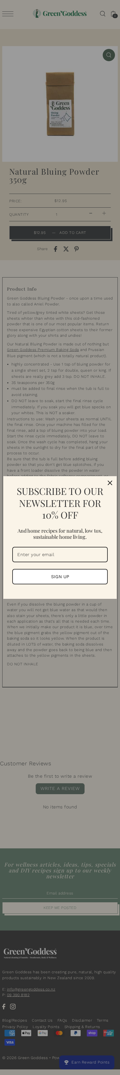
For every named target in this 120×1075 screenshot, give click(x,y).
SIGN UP (60, 576)
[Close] (110, 483)
